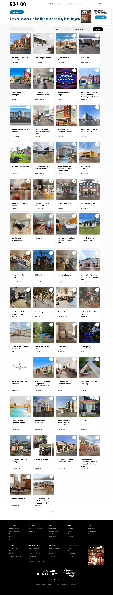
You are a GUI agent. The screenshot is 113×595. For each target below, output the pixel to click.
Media (69, 548)
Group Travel (71, 551)
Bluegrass (70, 528)
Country (70, 534)
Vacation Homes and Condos (36, 564)
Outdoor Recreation (14, 531)
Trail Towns (12, 534)
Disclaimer (65, 584)
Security (50, 584)
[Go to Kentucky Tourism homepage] (18, 4)
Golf (10, 539)
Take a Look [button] (100, 17)
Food (89, 526)
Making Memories (55, 4)
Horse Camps (52, 536)
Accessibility (74, 584)
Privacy (57, 584)
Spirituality (12, 553)
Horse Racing (52, 528)
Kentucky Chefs (92, 531)
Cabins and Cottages (34, 553)
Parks (10, 536)
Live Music (71, 536)
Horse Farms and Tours (55, 534)
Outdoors (12, 526)
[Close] (109, 10)
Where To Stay (34, 545)
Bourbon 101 (32, 531)
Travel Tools (53, 545)
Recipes (90, 534)
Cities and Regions (54, 548)
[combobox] (62, 29)
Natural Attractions (14, 528)
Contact (51, 553)
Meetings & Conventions (74, 556)
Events (80, 4)
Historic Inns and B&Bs (35, 559)
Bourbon (32, 526)
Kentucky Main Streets (15, 556)
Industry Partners (72, 545)
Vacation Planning (70, 4)
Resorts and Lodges (34, 551)
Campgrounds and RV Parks (36, 561)
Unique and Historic (34, 556)
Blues (69, 531)
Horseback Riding (53, 531)
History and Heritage (14, 548)
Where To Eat (91, 528)
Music (70, 526)
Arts (10, 551)
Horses (51, 526)
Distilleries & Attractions (35, 528)
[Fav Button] (28, 36)
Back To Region (17, 12)
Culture (12, 545)
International (71, 553)
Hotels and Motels (34, 548)
